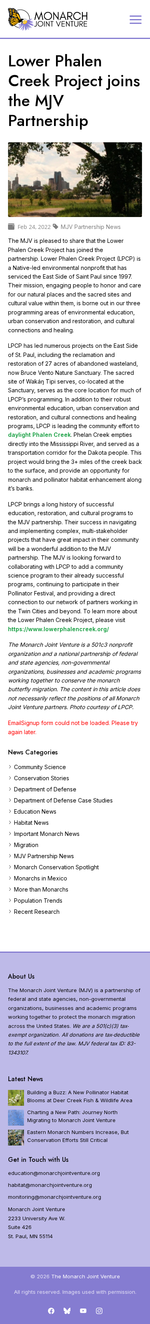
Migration (26, 844)
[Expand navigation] (136, 19)
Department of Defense (45, 789)
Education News (35, 811)
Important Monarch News (47, 833)
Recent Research (37, 911)
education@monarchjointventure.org (54, 1173)
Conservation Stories (41, 778)
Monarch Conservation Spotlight (56, 867)
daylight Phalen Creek (39, 434)
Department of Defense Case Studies (63, 800)
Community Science (40, 767)
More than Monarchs (41, 889)
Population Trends (38, 900)
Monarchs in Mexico (40, 878)
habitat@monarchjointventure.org (50, 1185)
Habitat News (31, 822)
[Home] (48, 19)
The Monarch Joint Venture (85, 1276)
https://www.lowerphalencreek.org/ (58, 629)
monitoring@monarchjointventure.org (54, 1197)
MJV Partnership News (44, 856)
